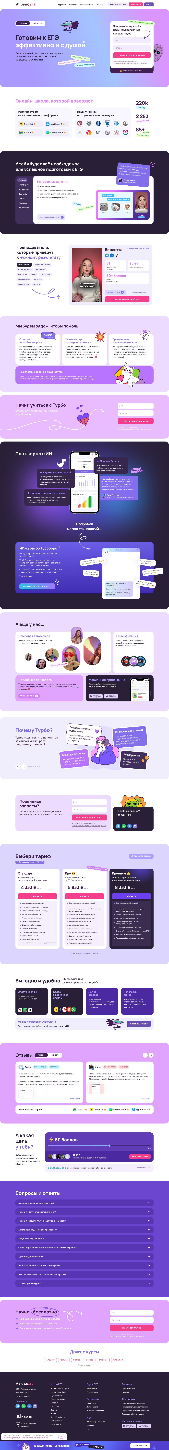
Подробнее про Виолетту (138, 249)
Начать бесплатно (118, 4)
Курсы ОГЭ (92, 1384)
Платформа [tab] (24, 185)
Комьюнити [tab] (24, 208)
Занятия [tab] (22, 180)
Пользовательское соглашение (135, 1407)
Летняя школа (92, 1407)
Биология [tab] (22, 274)
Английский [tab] (23, 284)
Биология (55, 1406)
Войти (149, 4)
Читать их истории (140, 1156)
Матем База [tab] (40, 269)
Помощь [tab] (22, 198)
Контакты (19, 1401)
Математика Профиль (60, 1388)
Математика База (58, 1392)
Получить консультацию (132, 55)
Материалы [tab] (24, 189)
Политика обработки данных (134, 1403)
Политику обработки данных (14, 1438)
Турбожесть (91, 1403)
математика (118, 1360)
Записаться (136, 4)
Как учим (73, 4)
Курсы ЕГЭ (56, 1384)
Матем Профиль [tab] (25, 269)
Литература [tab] (45, 274)
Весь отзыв (75, 1099)
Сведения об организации (133, 1414)
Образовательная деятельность (135, 1410)
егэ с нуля (103, 1360)
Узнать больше (25, 576)
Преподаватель (128, 1388)
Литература (56, 1424)
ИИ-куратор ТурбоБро (95, 1421)
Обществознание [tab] (42, 265)
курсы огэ (50, 1360)
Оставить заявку (139, 1024)
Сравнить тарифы (143, 856)
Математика (91, 1388)
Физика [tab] (36, 284)
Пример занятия (27, 696)
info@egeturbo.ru (22, 1396)
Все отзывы (142, 1168)
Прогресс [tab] (23, 203)
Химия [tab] (33, 274)
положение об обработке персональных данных (130, 63)
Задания (90, 1425)
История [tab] (38, 279)
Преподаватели (86, 4)
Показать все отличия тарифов (84, 953)
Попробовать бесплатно (36, 586)
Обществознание (58, 1399)
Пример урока (114, 292)
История (54, 1403)
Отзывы (99, 4)
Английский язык (58, 1417)
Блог (88, 1429)
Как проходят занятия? (49, 217)
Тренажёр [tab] (23, 194)
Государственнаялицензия (28, 1424)
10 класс (64, 1360)
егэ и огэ (89, 1360)
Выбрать (37, 896)
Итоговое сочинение (95, 1410)
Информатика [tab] (24, 279)
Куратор (125, 1392)
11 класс (76, 1360)
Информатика (56, 1421)
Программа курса (138, 292)
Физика (54, 1410)
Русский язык (56, 1395)
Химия (53, 1413)
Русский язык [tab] (24, 265)
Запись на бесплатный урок (127, 299)
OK (61, 1436)
